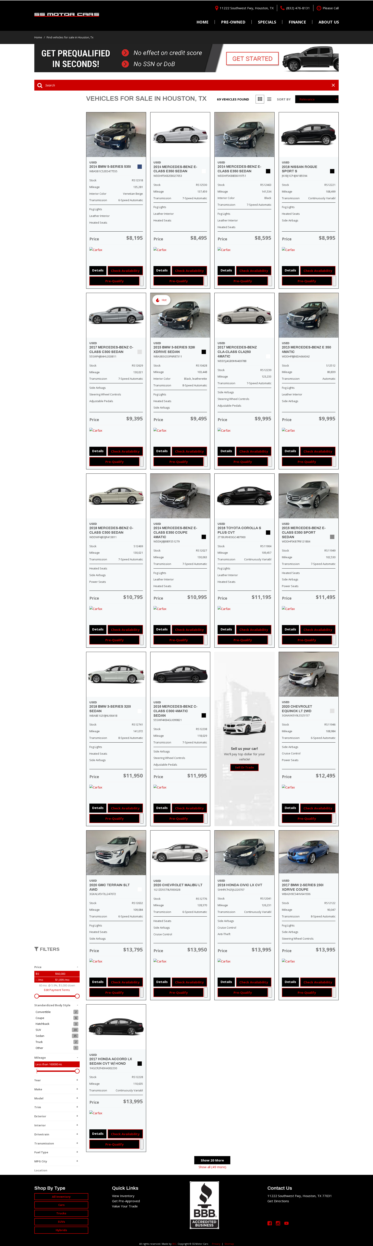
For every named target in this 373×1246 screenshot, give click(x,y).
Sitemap (229, 1243)
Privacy (216, 1243)
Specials (267, 22)
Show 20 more (212, 1160)
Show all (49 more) (212, 1167)
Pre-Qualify (114, 281)
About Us (329, 22)
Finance (297, 22)
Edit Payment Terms (57, 990)
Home (202, 22)
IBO (174, 1243)
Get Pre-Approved (126, 1201)
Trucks (61, 1213)
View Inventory (123, 1196)
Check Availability (125, 270)
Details (98, 270)
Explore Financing (142, 281)
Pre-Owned (233, 22)
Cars (61, 1205)
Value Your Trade (125, 1206)
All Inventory (61, 1197)
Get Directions (278, 1201)
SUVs (61, 1222)
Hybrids (61, 1230)
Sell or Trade (244, 767)
